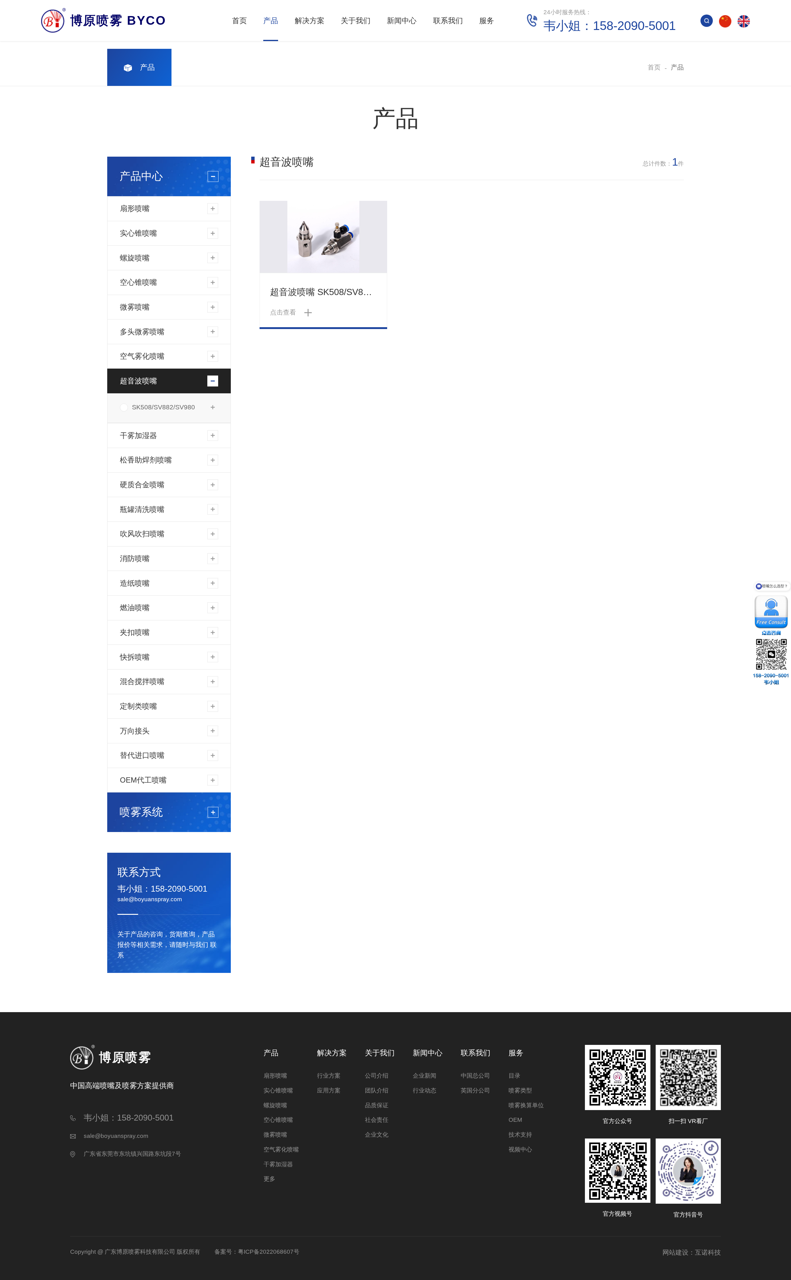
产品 (270, 20)
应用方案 (329, 1090)
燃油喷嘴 (135, 607)
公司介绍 (376, 1075)
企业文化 (376, 1134)
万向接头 (135, 731)
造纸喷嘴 (135, 583)
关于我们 (355, 20)
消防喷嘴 (135, 558)
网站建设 (675, 1252)
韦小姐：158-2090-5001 (162, 888)
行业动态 (424, 1090)
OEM (515, 1120)
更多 (269, 1179)
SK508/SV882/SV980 (163, 407)
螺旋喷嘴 (135, 258)
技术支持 (520, 1134)
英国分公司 (475, 1090)
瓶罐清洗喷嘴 (142, 509)
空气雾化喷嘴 (142, 356)
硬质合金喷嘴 (142, 484)
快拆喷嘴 (135, 657)
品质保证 (376, 1105)
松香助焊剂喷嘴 (146, 460)
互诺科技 (708, 1252)
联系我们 (448, 20)
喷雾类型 (520, 1090)
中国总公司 (475, 1075)
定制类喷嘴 (138, 706)
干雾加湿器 (138, 435)
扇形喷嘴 (135, 208)
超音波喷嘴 (138, 381)
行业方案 (329, 1075)
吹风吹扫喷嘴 (142, 534)
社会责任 (376, 1120)
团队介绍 (376, 1090)
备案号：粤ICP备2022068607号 (256, 1251)
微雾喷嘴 (135, 307)
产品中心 (141, 176)
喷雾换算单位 (526, 1105)
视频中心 (520, 1149)
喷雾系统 (141, 812)
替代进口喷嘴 (142, 755)
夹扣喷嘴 (135, 632)
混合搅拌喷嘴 (142, 681)
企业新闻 (424, 1075)
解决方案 (309, 20)
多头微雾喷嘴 (142, 331)
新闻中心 (402, 20)
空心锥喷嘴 (138, 282)
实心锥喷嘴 (138, 233)
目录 (514, 1075)
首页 (239, 20)
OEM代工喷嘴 (143, 780)
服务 (486, 20)
